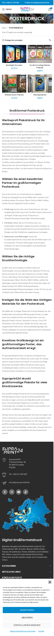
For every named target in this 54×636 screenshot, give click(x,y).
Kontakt (41, 631)
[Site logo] (27, 9)
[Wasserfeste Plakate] (14, 84)
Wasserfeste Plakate (14, 95)
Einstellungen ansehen (27, 625)
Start (4, 28)
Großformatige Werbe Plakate (40, 66)
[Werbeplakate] (40, 84)
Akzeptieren (27, 610)
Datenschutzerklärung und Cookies (23, 631)
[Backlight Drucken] (14, 54)
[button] (49, 582)
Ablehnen (27, 617)
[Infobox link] (27, 483)
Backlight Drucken (14, 65)
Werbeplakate (39, 95)
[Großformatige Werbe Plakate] (40, 54)
